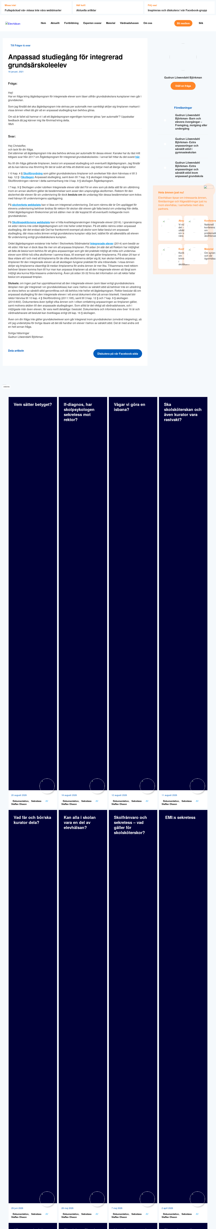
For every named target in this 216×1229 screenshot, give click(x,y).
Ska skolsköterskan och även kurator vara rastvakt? (183, 411)
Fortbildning (71, 23)
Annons (6, 387)
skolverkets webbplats (26, 205)
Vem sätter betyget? (33, 404)
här (137, 157)
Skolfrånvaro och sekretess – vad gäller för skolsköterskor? (130, 824)
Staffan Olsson (19, 804)
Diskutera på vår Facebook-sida (117, 354)
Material (110, 23)
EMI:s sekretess (179, 817)
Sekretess (36, 801)
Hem (43, 23)
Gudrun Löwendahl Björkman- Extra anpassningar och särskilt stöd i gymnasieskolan (187, 145)
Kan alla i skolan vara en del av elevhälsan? (80, 822)
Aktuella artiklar (86, 10)
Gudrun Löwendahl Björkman (183, 77)
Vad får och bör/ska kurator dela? (32, 819)
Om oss (147, 23)
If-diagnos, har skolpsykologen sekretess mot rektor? (79, 411)
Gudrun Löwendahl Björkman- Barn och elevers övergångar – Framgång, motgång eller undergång (191, 121)
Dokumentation (20, 801)
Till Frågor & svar (20, 45)
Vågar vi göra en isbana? (129, 406)
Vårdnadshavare (129, 23)
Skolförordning (33, 173)
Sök (201, 23)
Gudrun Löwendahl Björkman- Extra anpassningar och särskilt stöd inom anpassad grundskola (189, 169)
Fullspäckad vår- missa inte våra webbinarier (33, 10)
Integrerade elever (101, 243)
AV (46, 801)
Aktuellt (55, 23)
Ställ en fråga (183, 86)
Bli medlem (183, 23)
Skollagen (27, 177)
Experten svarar (92, 23)
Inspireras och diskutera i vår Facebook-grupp (177, 10)
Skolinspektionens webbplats (31, 222)
